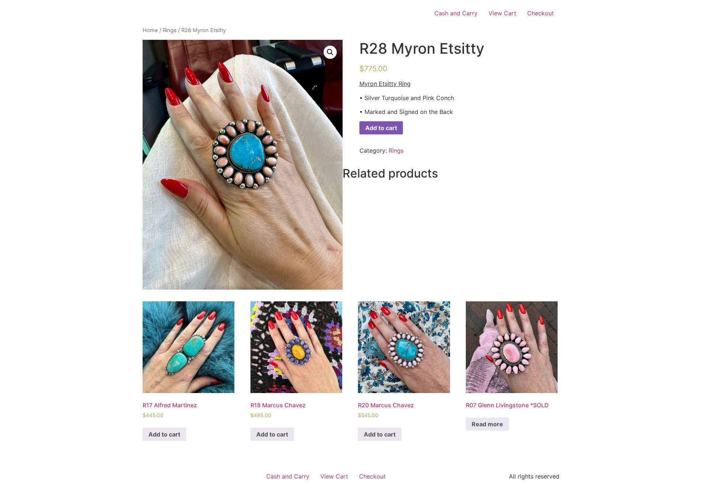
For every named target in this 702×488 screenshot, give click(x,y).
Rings (170, 30)
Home (150, 30)
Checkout (540, 13)
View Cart (502, 13)
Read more (487, 424)
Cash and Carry (456, 13)
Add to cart (381, 127)
